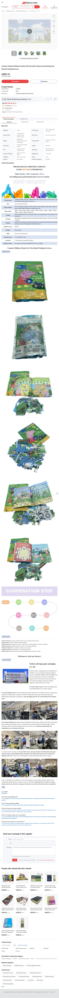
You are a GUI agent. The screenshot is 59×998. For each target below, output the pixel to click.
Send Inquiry (15, 81)
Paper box (32, 948)
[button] (52, 121)
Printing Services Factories (9, 976)
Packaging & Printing (10, 11)
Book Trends (40, 980)
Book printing (5, 948)
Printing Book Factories (35, 973)
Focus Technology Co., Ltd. (19, 992)
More (3, 986)
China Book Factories (8, 973)
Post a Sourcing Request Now (46, 860)
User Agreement (38, 992)
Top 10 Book (31, 980)
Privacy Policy (52, 992)
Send (15, 860)
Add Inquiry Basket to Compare (29, 58)
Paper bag (45, 948)
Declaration (45, 992)
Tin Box (3, 951)
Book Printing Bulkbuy (8, 984)
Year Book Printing (7, 980)
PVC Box (18, 951)
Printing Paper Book (37, 976)
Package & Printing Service (21, 11)
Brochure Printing (7, 965)
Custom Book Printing (24, 976)
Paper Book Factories (21, 973)
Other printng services (21, 948)
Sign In (4, 112)
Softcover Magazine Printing (33, 965)
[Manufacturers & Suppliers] (29, 2)
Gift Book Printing (49, 976)
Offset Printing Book (20, 980)
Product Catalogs (23, 945)
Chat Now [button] (44, 81)
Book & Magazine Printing (34, 11)
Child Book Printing (18, 965)
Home (3, 11)
